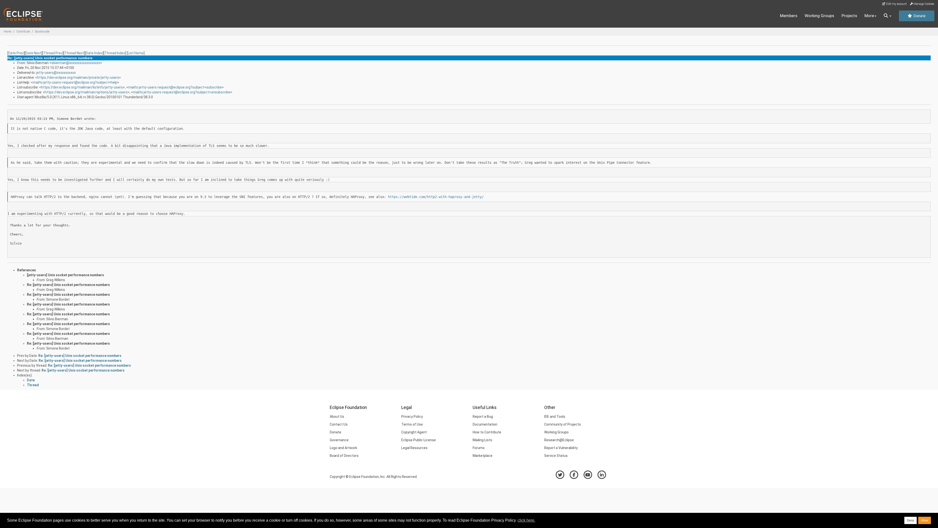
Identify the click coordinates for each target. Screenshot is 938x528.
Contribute (23, 31)
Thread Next (74, 53)
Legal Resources (414, 448)
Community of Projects (562, 424)
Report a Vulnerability (561, 448)
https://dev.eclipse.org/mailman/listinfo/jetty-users (82, 87)
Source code (42, 31)
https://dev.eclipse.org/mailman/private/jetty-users (78, 77)
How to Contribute (487, 432)
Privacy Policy (412, 416)
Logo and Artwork (343, 448)
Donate (919, 16)
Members (788, 15)
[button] (887, 16)
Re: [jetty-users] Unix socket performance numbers (68, 285)
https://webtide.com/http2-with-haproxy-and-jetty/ (436, 197)
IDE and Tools (554, 416)
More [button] (869, 15)
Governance (339, 440)
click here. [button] (526, 520)
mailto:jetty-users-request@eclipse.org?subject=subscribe (175, 87)
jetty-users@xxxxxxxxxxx (56, 73)
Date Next (33, 53)
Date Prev (16, 53)
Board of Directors (344, 456)
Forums (479, 448)
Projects (849, 15)
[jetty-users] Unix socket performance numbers (65, 275)
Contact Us (339, 424)
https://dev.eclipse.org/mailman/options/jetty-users (86, 92)
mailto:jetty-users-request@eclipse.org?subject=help (75, 82)
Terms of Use (412, 424)
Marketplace (482, 456)
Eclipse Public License (418, 440)
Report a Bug (483, 416)
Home (7, 31)
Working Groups (819, 15)
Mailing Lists (482, 440)
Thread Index (115, 53)
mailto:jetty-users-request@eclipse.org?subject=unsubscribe (181, 92)
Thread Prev (53, 53)
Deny (910, 520)
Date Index (94, 53)
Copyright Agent (414, 432)
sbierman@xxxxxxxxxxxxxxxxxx (75, 63)
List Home (136, 53)
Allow (924, 520)
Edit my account (896, 4)
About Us (337, 416)
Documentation (485, 424)
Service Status (556, 456)
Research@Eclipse (559, 440)
